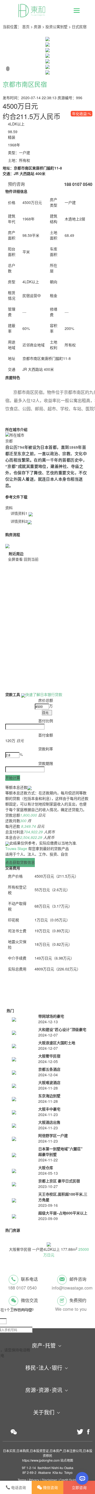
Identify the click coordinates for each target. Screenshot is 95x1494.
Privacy (34, 1480)
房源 (37, 26)
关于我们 (43, 1412)
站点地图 (66, 1460)
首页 (26, 26)
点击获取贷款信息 (20, 862)
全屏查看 (15, 559)
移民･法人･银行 (43, 1367)
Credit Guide (68, 1480)
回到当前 (31, 559)
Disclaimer (49, 1480)
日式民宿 (79, 26)
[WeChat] (14, 1432)
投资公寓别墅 (56, 26)
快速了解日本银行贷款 (43, 694)
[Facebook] (88, 1432)
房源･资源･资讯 (43, 1390)
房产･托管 (44, 1345)
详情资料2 (19, 521)
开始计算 (12, 777)
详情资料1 (19, 513)
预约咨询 (16, 184)
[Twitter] (80, 1432)
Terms (22, 1480)
